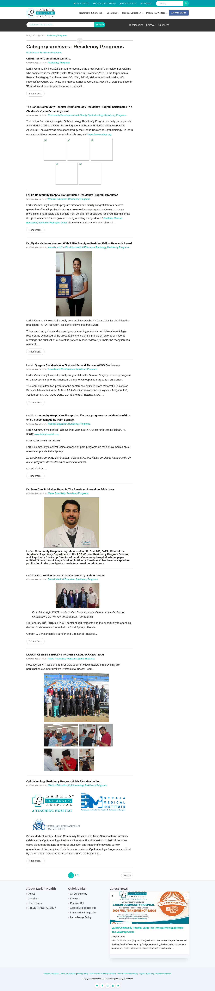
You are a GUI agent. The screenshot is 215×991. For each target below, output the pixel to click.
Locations (112, 13)
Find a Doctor (82, 3)
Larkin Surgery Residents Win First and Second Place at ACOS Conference (73, 365)
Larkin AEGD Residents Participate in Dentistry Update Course (65, 575)
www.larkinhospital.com (46, 434)
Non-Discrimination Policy (127, 974)
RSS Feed (164, 25)
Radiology (101, 247)
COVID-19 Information (105, 3)
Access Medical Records (83, 908)
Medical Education (131, 13)
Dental (51, 579)
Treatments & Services (91, 13)
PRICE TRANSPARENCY (42, 908)
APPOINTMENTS (178, 13)
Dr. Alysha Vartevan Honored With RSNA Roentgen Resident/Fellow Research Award (79, 243)
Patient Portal (129, 3)
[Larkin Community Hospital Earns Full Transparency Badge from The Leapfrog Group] (149, 908)
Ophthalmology (96, 115)
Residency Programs (59, 62)
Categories (137, 25)
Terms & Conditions (68, 974)
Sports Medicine (86, 658)
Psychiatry (60, 493)
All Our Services (78, 894)
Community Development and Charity (67, 115)
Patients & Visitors (155, 13)
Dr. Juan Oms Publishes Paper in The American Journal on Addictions (70, 489)
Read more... (35, 93)
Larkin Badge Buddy (80, 917)
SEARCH (100, 25)
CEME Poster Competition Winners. (48, 58)
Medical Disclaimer (51, 974)
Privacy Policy (82, 974)
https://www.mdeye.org (99, 134)
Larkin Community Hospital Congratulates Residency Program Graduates (72, 195)
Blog (28, 35)
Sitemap (152, 25)
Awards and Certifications (61, 247)
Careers (146, 3)
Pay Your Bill (77, 903)
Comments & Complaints (83, 912)
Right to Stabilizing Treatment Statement (155, 974)
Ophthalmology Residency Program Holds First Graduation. (63, 781)
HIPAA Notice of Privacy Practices (103, 974)
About (32, 894)
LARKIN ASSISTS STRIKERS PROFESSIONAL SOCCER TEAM (65, 654)
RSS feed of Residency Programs (43, 52)
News (51, 493)
